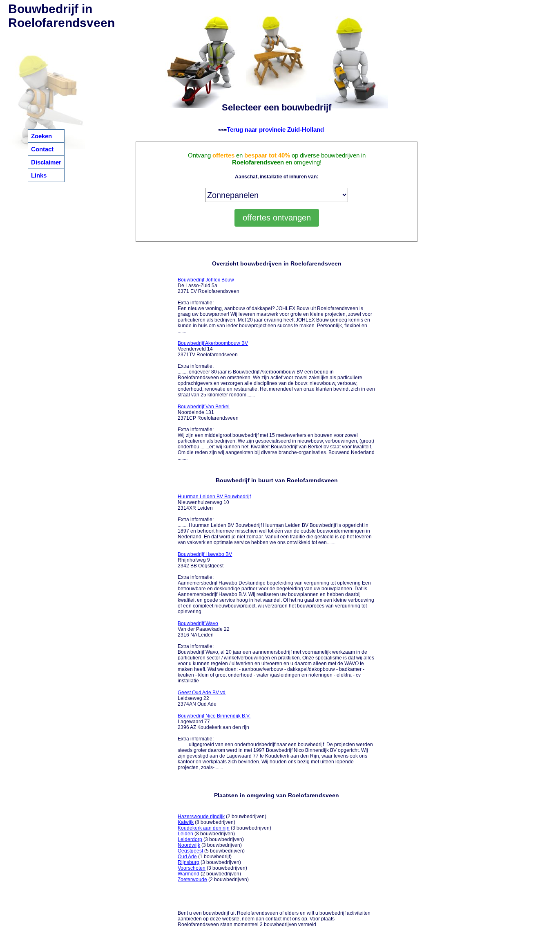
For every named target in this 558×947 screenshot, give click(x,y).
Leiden (185, 834)
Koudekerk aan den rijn (204, 828)
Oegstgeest (190, 851)
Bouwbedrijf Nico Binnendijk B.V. (214, 716)
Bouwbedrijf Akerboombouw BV (213, 343)
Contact (42, 149)
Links (39, 175)
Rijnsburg (188, 862)
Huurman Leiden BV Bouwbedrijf (214, 496)
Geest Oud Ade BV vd (201, 692)
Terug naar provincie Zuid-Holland (275, 129)
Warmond (188, 874)
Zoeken (41, 136)
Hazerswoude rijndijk (201, 816)
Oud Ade (187, 856)
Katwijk (186, 822)
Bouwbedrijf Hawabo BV (205, 554)
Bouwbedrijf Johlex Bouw (206, 280)
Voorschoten (191, 868)
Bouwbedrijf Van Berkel (204, 406)
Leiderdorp (190, 839)
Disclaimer (46, 162)
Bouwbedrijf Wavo (198, 623)
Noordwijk (189, 845)
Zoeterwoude (192, 879)
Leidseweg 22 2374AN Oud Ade (201, 698)
